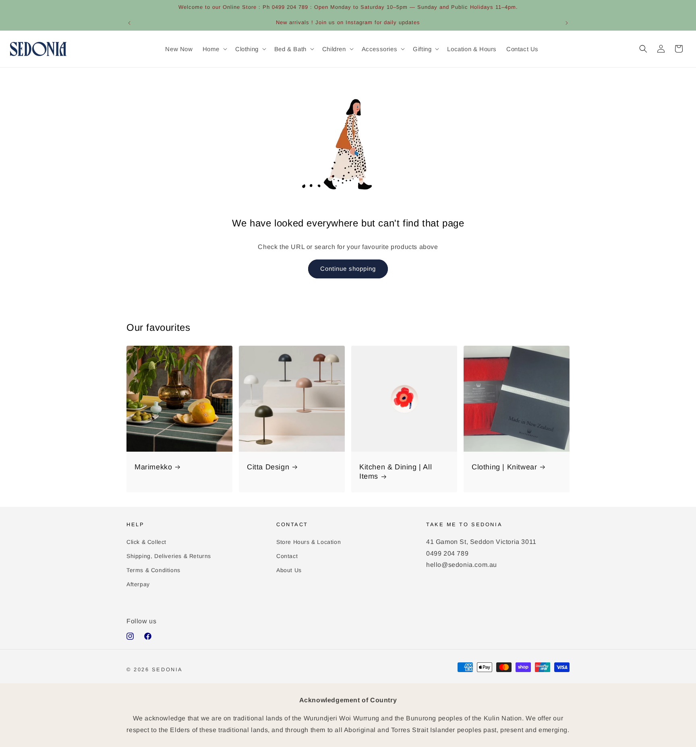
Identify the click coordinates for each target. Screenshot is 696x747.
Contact (287, 555)
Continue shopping (348, 268)
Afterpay (138, 584)
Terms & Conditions (153, 570)
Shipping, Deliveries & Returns (168, 555)
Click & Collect (146, 541)
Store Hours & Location (308, 541)
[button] (214, 49)
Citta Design (268, 467)
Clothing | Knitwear (504, 467)
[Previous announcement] (129, 23)
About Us (289, 570)
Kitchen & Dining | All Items (395, 471)
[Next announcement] (567, 23)
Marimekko (153, 467)
